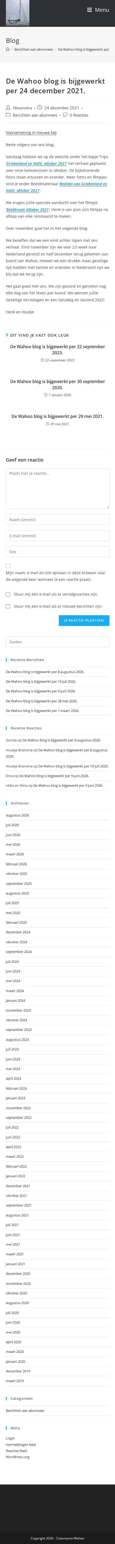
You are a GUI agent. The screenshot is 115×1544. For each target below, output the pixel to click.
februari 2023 (16, 1088)
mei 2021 (13, 1244)
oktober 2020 (16, 1293)
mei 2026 (13, 844)
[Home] (7, 49)
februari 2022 (16, 1166)
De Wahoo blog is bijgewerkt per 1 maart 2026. (42, 710)
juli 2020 (12, 1312)
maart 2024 (15, 990)
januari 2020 (15, 1361)
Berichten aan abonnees (35, 115)
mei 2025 (13, 912)
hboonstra (22, 107)
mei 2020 (13, 1332)
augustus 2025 (17, 893)
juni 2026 (13, 834)
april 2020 (13, 1341)
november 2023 (18, 1010)
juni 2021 (13, 1234)
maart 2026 (15, 854)
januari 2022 (15, 1176)
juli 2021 (12, 1224)
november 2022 (18, 1107)
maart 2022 (15, 1156)
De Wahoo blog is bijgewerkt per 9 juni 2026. (40, 691)
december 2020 (18, 1273)
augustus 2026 (17, 815)
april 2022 (13, 1146)
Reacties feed (16, 1450)
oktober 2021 (16, 1195)
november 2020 (18, 1283)
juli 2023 (12, 1049)
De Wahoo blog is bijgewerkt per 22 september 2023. (57, 349)
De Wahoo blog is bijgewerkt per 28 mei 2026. (41, 701)
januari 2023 (15, 1098)
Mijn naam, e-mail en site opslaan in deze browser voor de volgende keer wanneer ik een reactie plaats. (55, 576)
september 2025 (19, 883)
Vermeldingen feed (21, 1444)
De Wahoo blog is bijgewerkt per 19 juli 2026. (41, 681)
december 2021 (18, 1185)
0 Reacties (79, 115)
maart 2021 (15, 1254)
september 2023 (19, 1029)
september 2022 (19, 1117)
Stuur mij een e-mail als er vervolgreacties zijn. (56, 594)
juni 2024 (13, 971)
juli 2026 (12, 824)
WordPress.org (17, 1456)
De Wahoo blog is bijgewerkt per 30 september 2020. (57, 384)
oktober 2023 (16, 1020)
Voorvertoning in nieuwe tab (31, 132)
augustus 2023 (17, 1039)
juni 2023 (13, 1059)
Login (10, 1438)
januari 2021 (15, 1263)
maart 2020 (15, 1351)
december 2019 (18, 1371)
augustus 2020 (17, 1302)
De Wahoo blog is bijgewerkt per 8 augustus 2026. (45, 671)
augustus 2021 (17, 1215)
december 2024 (18, 932)
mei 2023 (13, 1068)
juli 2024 (12, 961)
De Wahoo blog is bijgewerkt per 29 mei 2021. (57, 416)
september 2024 (19, 951)
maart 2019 (15, 1380)
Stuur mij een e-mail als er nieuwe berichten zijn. (58, 606)
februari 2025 (16, 922)
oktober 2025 (16, 873)
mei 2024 (13, 980)
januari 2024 (15, 1000)
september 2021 (19, 1205)
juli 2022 (12, 1127)
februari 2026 (16, 864)
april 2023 (13, 1078)
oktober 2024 (16, 942)
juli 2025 (12, 902)
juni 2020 (13, 1322)
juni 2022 (13, 1137)
